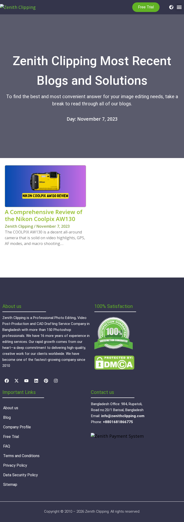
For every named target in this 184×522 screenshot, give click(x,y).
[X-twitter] (16, 380)
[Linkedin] (36, 380)
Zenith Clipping (19, 226)
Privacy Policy (15, 465)
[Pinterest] (46, 380)
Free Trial (11, 436)
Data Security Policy (20, 475)
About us (10, 408)
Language (170, 7)
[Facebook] (6, 380)
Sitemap (10, 484)
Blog (7, 417)
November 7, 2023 (53, 226)
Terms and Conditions (21, 456)
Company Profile (17, 427)
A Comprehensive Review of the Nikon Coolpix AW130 (43, 215)
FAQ (6, 446)
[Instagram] (56, 380)
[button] (179, 7)
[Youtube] (26, 380)
